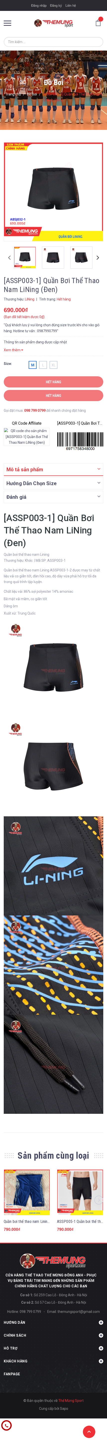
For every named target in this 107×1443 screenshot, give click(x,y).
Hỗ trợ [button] (10, 1348)
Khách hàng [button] (15, 1361)
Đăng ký (56, 5)
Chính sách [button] (15, 1335)
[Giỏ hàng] (99, 22)
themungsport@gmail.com (78, 1312)
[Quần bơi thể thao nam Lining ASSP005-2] (27, 1192)
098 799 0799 (35, 410)
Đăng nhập (39, 5)
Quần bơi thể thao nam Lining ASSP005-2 (36, 1221)
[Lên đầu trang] (89, 1432)
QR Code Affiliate (27, 423)
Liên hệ (70, 5)
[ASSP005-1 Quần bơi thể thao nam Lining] (80, 1192)
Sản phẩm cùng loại (53, 1155)
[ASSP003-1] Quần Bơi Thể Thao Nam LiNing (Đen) (80, 423)
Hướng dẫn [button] (14, 1323)
